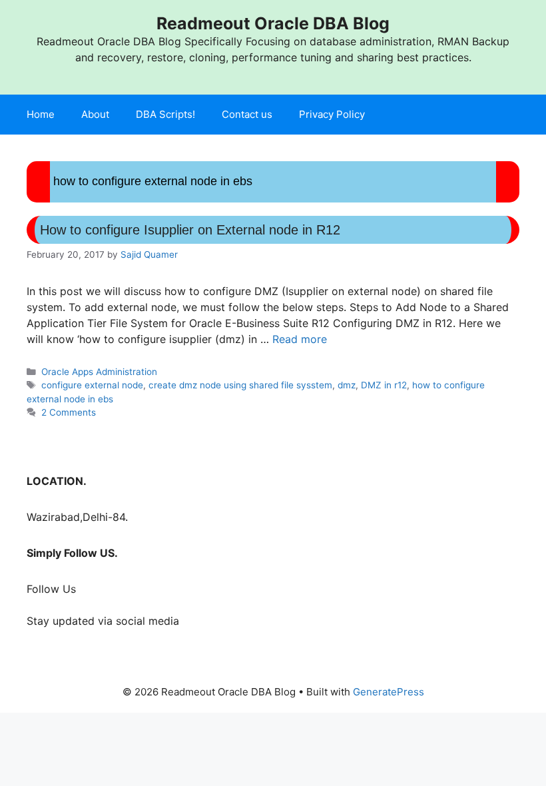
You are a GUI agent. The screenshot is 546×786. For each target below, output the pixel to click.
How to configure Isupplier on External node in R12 (190, 229)
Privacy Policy (332, 114)
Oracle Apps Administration (99, 371)
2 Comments (68, 412)
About (95, 114)
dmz (347, 385)
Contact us (247, 114)
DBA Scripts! (165, 114)
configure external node (92, 385)
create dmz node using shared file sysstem (240, 385)
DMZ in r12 (384, 385)
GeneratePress (388, 691)
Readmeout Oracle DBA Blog (273, 23)
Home (41, 114)
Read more (299, 339)
